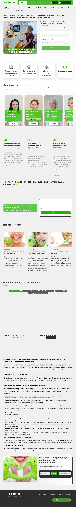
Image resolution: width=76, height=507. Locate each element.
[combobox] (38, 2)
